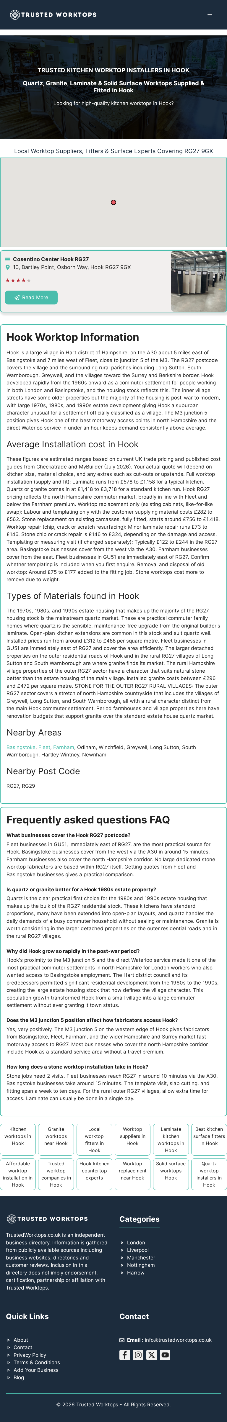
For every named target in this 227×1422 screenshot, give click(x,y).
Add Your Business (36, 1370)
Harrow (136, 1273)
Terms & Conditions (37, 1362)
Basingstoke (21, 747)
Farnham (63, 747)
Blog (19, 1377)
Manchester (141, 1258)
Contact (23, 1347)
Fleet (44, 747)
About (21, 1340)
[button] (113, 202)
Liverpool (138, 1250)
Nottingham (141, 1265)
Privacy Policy (30, 1355)
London (136, 1243)
